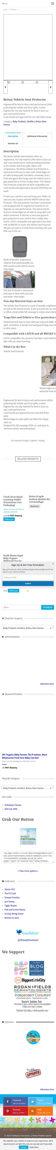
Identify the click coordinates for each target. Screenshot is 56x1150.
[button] (27, 565)
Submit (28, 583)
